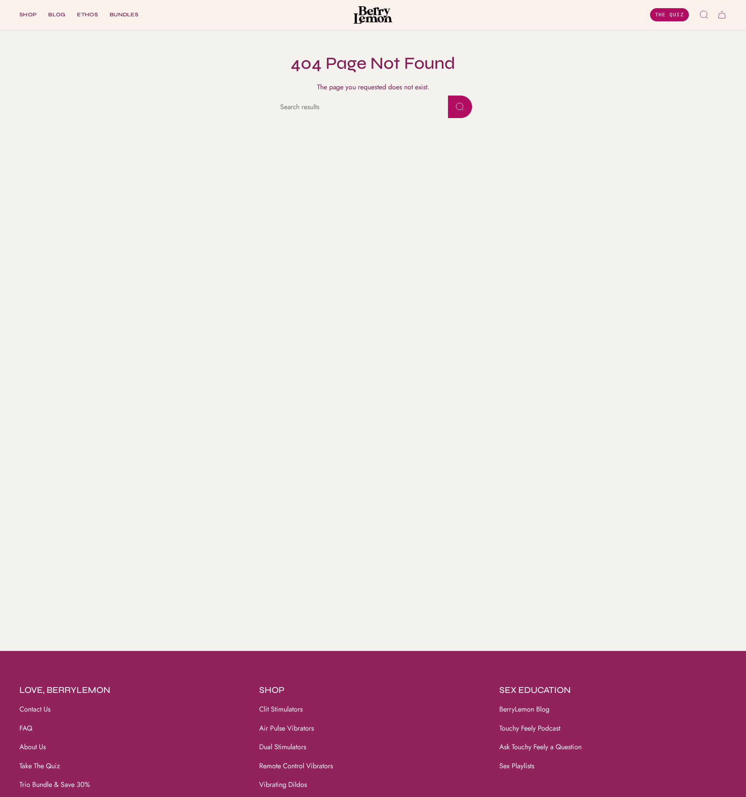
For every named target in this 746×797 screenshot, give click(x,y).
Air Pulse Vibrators (286, 728)
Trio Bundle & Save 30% (54, 785)
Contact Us (35, 709)
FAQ (25, 728)
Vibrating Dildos (283, 785)
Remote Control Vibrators (296, 766)
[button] (28, 15)
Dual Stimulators (282, 747)
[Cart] (722, 14)
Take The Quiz (39, 766)
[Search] (460, 107)
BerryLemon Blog (524, 709)
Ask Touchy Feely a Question (540, 747)
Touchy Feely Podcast (529, 728)
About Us (32, 747)
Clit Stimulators (281, 709)
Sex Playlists (516, 766)
